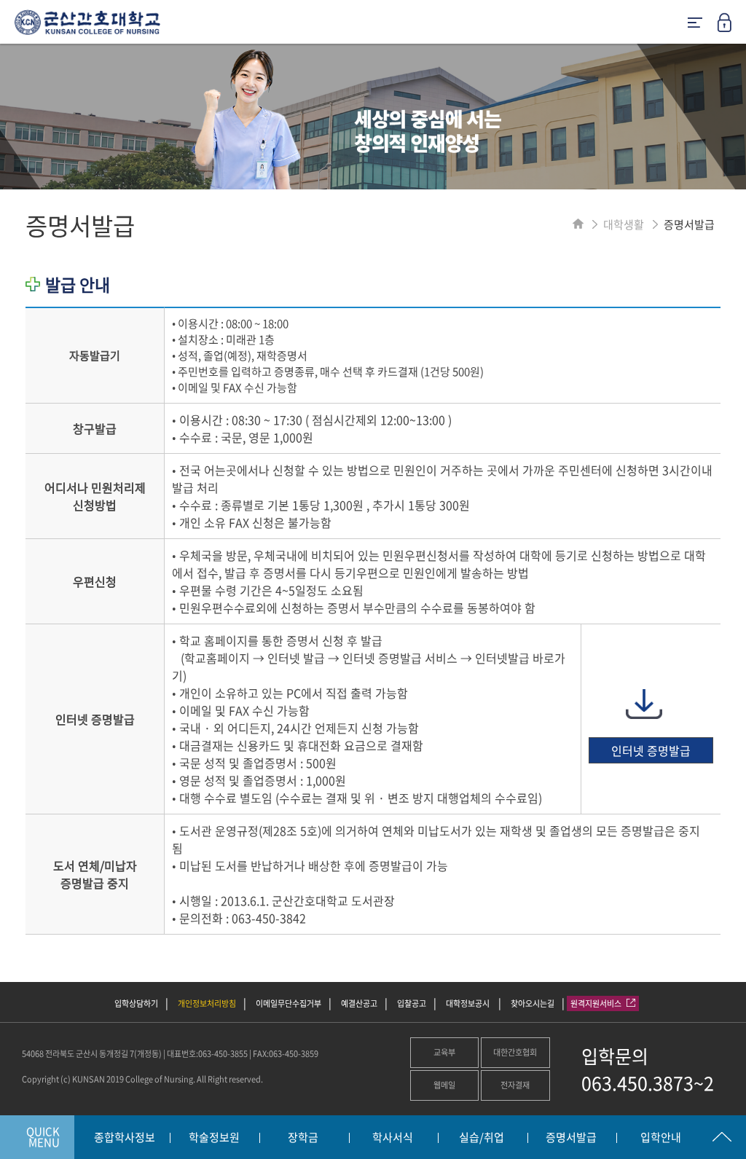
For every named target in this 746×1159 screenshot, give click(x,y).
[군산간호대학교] (80, 27)
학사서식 (392, 1138)
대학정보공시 (468, 1003)
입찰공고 (411, 1003)
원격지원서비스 (596, 1003)
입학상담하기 (136, 1003)
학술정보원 (214, 1138)
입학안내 (660, 1138)
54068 (33, 1054)
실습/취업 (481, 1138)
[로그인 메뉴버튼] (731, 27)
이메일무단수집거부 (288, 1003)
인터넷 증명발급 (651, 750)
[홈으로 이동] (578, 224)
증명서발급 (571, 1138)
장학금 (303, 1138)
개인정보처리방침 (207, 1003)
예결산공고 (359, 1003)
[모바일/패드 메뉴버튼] (695, 23)
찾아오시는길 (532, 1003)
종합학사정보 (124, 1138)
